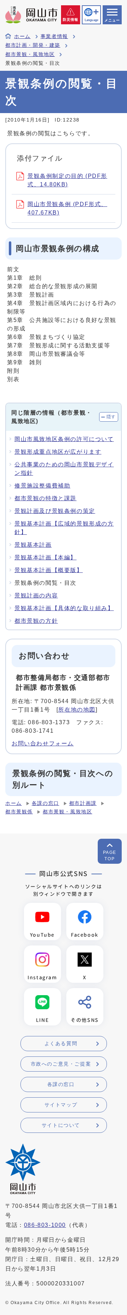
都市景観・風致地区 (30, 54)
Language (91, 20)
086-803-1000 (45, 1225)
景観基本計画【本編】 (45, 557)
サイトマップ (61, 1105)
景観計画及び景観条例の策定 (54, 511)
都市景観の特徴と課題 (45, 498)
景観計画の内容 (36, 595)
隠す (111, 417)
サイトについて (61, 1125)
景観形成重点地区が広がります (57, 452)
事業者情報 (54, 36)
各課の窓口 (45, 803)
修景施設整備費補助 (42, 486)
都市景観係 (19, 811)
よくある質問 (61, 1043)
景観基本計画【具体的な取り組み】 (64, 608)
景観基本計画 (33, 545)
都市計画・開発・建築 (32, 45)
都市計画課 (83, 803)
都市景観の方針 (36, 621)
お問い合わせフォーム (43, 743)
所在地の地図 (77, 710)
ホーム (22, 36)
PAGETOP (109, 855)
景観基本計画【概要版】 (48, 570)
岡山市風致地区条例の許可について (64, 439)
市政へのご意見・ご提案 (61, 1064)
